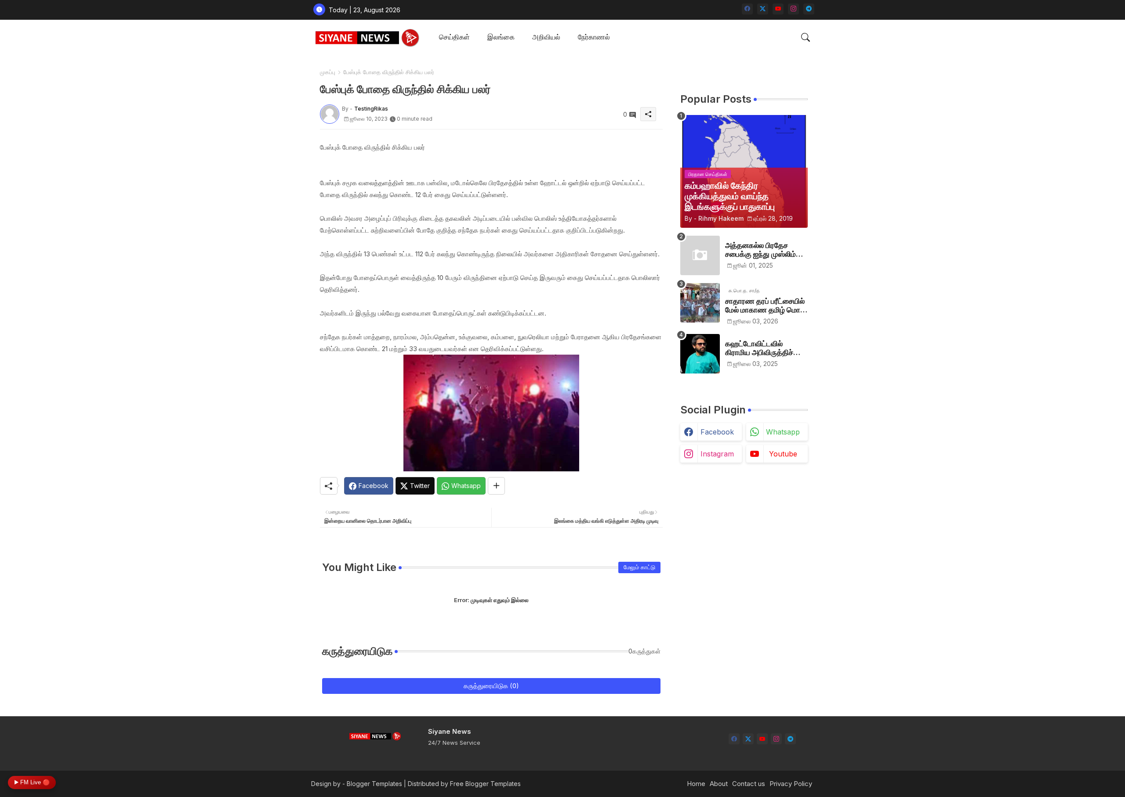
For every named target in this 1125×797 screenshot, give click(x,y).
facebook (717, 431)
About (719, 783)
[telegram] (808, 9)
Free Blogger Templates (485, 783)
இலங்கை (501, 36)
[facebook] (747, 9)
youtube (783, 453)
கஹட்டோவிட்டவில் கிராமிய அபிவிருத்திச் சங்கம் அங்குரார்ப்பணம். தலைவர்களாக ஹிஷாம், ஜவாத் (762, 348)
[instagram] (793, 9)
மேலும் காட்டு (639, 567)
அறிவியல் (546, 36)
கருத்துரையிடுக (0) (491, 686)
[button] (805, 37)
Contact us (748, 783)
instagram (717, 453)
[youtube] (778, 9)
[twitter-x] (762, 9)
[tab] (454, 37)
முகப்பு (327, 71)
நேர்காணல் (594, 36)
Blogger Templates (374, 783)
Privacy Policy (790, 783)
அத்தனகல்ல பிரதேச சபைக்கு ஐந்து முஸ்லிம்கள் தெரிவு (766, 250)
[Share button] (496, 486)
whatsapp (783, 431)
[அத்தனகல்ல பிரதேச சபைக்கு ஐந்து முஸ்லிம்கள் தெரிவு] (700, 255)
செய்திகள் (454, 36)
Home (696, 783)
